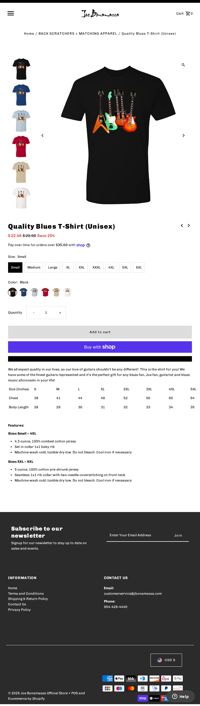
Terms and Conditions (26, 593)
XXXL (96, 267)
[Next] (183, 135)
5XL (125, 267)
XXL (82, 267)
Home (29, 33)
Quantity (15, 312)
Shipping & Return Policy (28, 599)
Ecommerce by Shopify (26, 699)
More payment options (100, 359)
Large (52, 267)
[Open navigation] (42, 13)
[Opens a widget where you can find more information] (180, 696)
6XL (139, 267)
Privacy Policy (19, 610)
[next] (189, 225)
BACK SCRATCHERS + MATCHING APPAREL (78, 33)
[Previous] (42, 135)
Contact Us (17, 604)
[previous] (182, 225)
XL (68, 267)
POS (74, 693)
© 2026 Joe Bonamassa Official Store (38, 693)
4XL (111, 267)
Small (15, 267)
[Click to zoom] (183, 65)
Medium (33, 267)
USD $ (170, 660)
